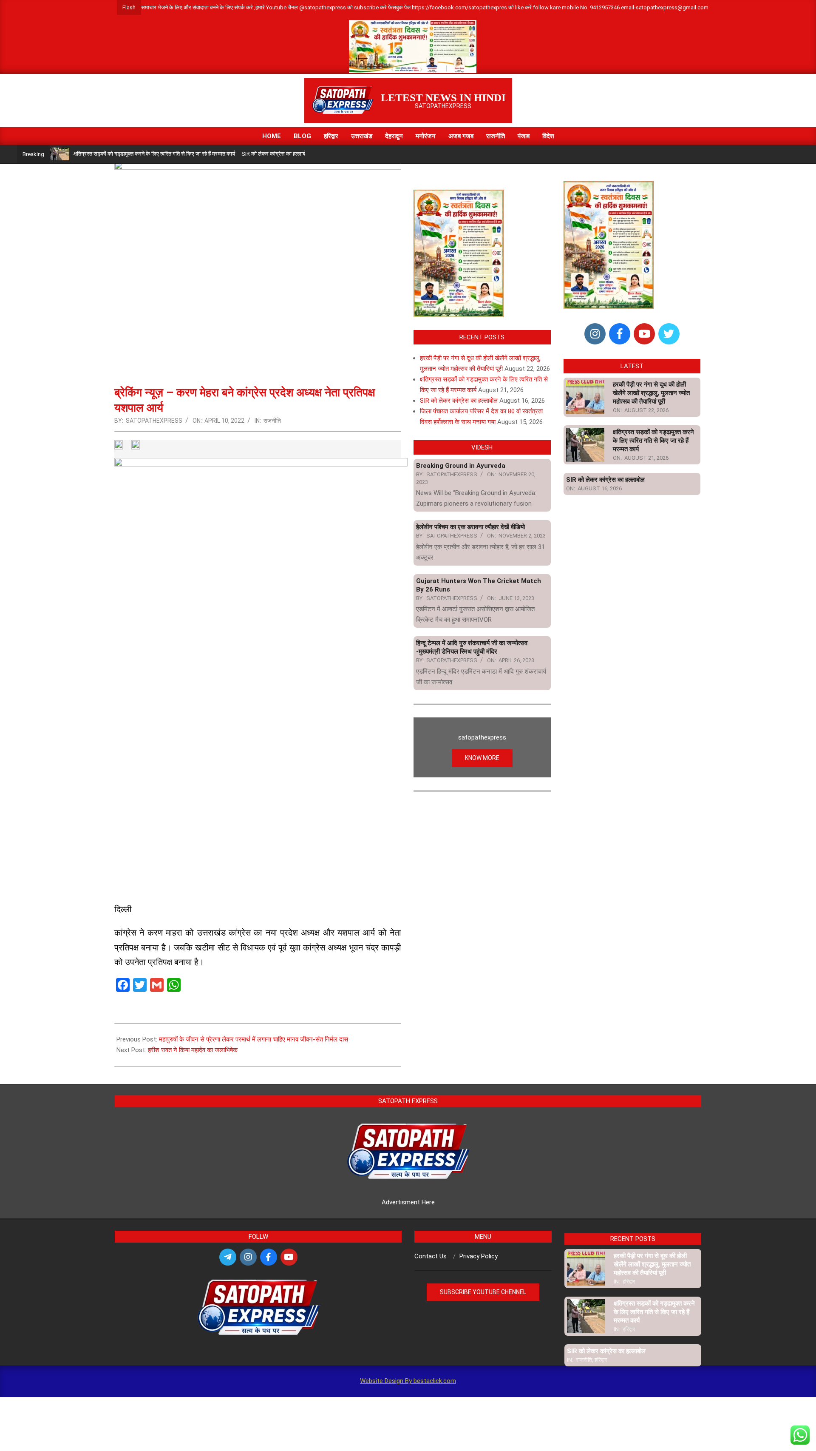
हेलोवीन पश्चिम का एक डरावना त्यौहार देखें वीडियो (470, 527)
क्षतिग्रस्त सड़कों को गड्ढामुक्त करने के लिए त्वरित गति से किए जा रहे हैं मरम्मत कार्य (125, 154)
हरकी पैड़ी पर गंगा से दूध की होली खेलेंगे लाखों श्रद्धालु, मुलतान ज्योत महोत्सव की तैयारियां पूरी (651, 393)
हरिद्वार (629, 1281)
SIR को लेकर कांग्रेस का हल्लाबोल (246, 154)
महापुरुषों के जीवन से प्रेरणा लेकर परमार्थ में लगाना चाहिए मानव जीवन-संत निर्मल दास (253, 1039)
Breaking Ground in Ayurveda (460, 465)
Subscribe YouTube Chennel (483, 1292)
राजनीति (272, 420)
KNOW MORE (482, 757)
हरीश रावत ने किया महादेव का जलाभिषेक (193, 1050)
